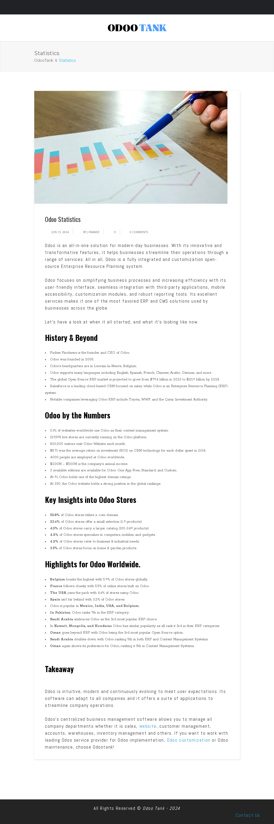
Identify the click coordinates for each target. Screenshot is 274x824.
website (148, 726)
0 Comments (139, 232)
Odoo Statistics (63, 219)
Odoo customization (189, 740)
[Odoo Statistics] (130, 147)
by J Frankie (91, 232)
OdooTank (43, 60)
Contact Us (248, 815)
